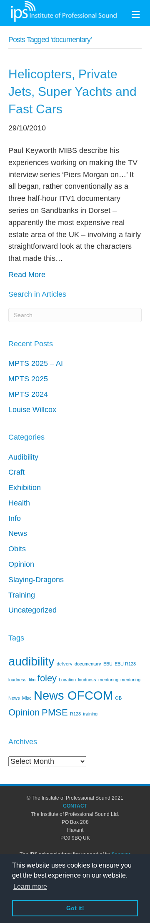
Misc (27, 697)
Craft (16, 472)
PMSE (55, 712)
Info (14, 518)
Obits (17, 549)
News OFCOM (73, 695)
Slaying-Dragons (36, 579)
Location (67, 679)
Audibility (23, 457)
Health (19, 503)
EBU (107, 663)
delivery (64, 663)
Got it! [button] (75, 908)
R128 (75, 713)
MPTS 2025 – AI (35, 363)
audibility (31, 661)
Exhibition (24, 487)
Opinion (21, 564)
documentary (88, 663)
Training (21, 595)
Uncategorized (32, 610)
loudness (87, 679)
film (32, 679)
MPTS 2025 (28, 379)
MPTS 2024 (28, 394)
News (17, 533)
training (90, 713)
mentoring (108, 679)
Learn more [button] (30, 886)
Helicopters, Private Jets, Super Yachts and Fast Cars (72, 91)
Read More (26, 274)
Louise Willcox (32, 409)
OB (118, 697)
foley (47, 678)
